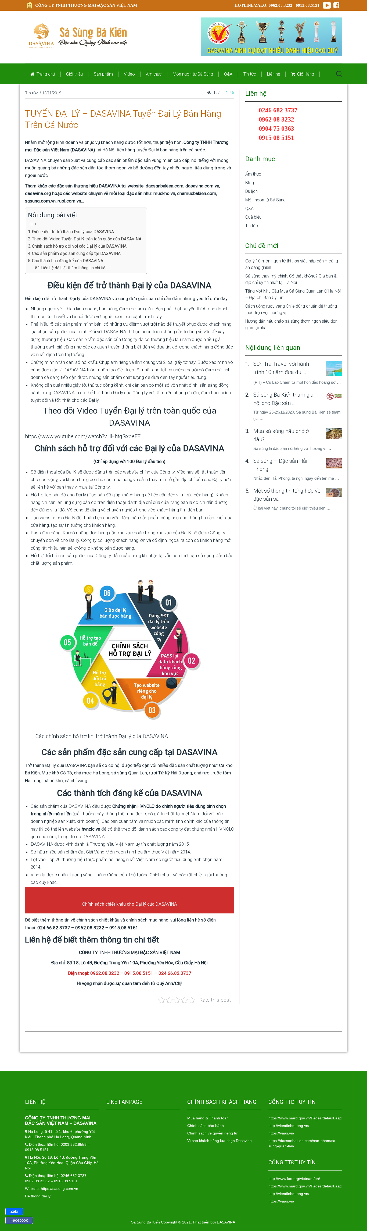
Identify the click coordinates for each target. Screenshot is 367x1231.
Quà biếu (253, 217)
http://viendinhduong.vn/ (288, 1125)
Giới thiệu (74, 74)
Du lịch (251, 191)
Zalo (14, 1211)
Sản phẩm (103, 74)
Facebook (19, 1220)
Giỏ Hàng (305, 74)
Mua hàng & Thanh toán (208, 1118)
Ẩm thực (154, 74)
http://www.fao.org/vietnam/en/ (294, 1178)
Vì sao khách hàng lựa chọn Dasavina (219, 1141)
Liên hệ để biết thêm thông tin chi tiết (74, 268)
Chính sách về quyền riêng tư (212, 1133)
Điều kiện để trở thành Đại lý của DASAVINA (73, 231)
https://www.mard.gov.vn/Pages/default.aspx (305, 1118)
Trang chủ (45, 74)
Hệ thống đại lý (38, 1196)
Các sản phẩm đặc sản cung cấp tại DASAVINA (76, 253)
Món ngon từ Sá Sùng (193, 74)
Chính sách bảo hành (205, 1125)
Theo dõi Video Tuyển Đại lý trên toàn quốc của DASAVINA (86, 238)
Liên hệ (273, 74)
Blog (249, 182)
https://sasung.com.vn (59, 1188)
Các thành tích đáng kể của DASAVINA (67, 260)
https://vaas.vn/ (281, 1133)
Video (129, 74)
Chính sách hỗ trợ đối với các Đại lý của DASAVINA (79, 246)
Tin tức (249, 74)
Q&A (228, 74)
